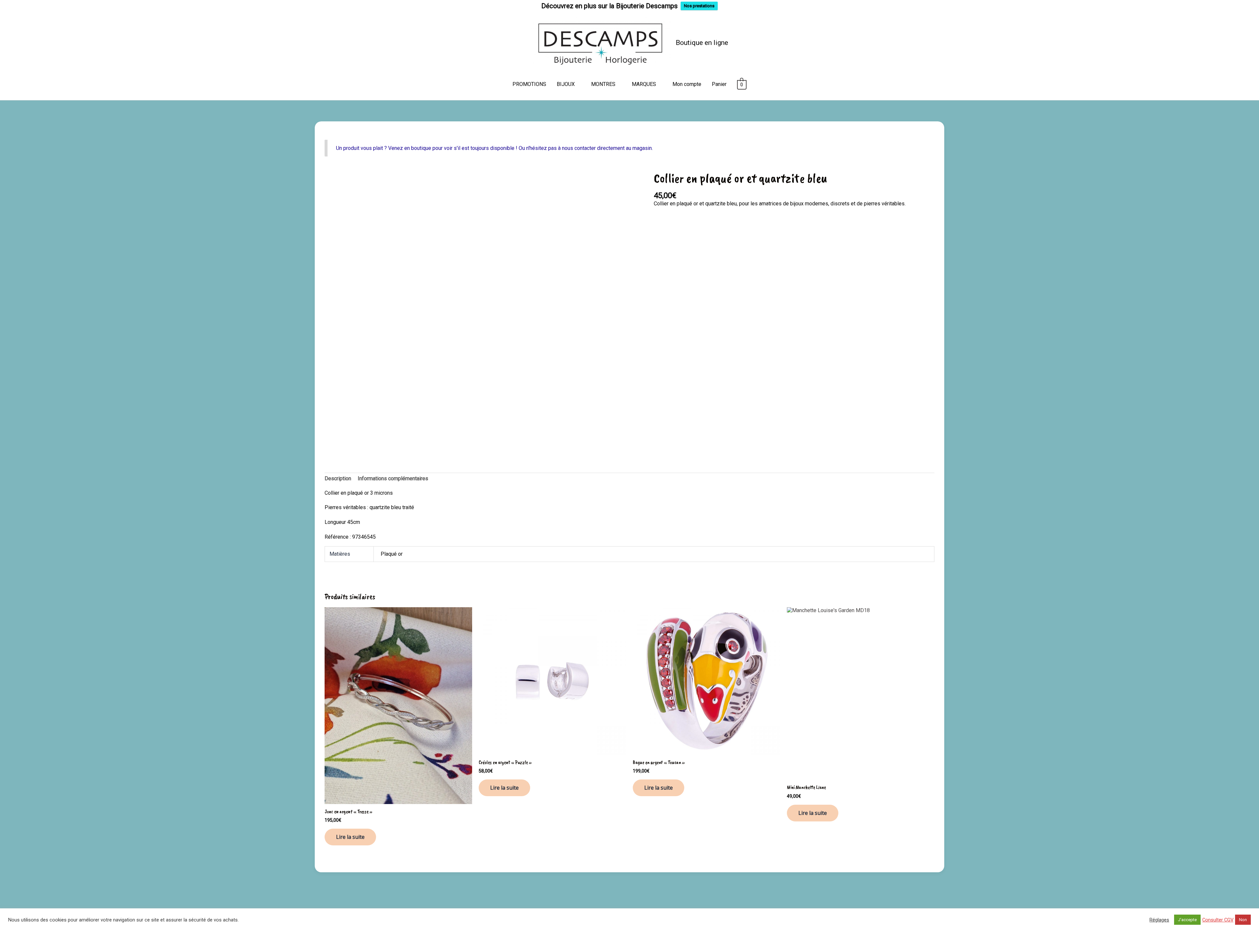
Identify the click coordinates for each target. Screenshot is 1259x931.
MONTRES (603, 84)
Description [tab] (338, 478)
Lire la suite (350, 836)
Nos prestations (699, 5)
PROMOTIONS (529, 84)
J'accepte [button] (1187, 919)
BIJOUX (566, 84)
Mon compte (686, 84)
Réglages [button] (1159, 920)
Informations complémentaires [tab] (393, 478)
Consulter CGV (1217, 920)
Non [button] (1243, 919)
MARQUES (644, 84)
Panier (719, 84)
